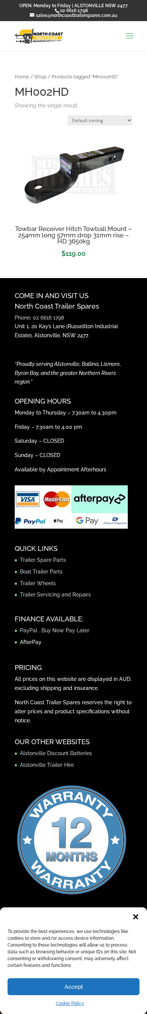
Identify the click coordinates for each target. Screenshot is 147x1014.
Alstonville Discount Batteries (56, 753)
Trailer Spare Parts (43, 560)
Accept (73, 986)
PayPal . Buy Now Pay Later (55, 630)
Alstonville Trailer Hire (47, 765)
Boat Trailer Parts (41, 572)
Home (22, 77)
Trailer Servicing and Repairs (55, 595)
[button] (135, 917)
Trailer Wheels (38, 583)
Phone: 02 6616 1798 (39, 318)
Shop (40, 77)
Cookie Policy (70, 1003)
